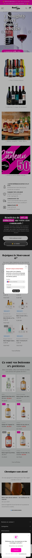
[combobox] (12, 282)
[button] (26, 267)
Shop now (16, 291)
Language (8, 284)
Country (8, 279)
